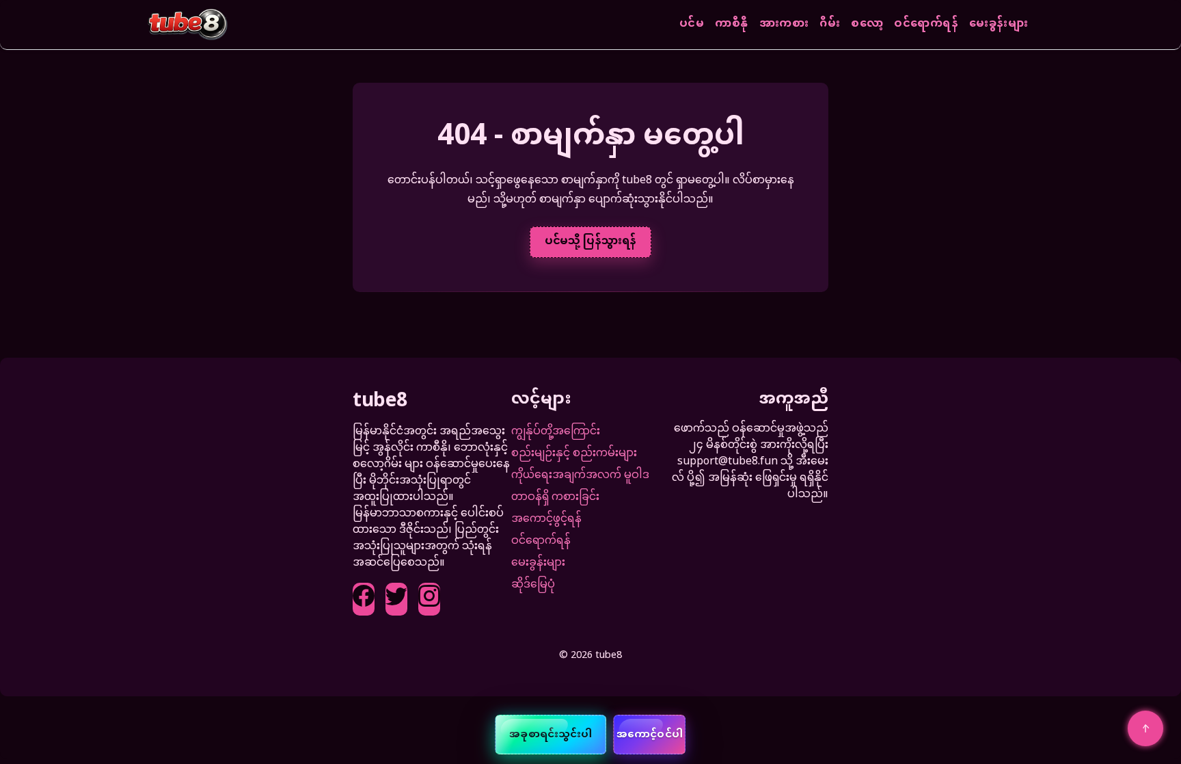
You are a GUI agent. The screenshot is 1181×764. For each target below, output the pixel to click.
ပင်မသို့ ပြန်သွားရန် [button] (590, 242)
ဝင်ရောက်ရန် (926, 25)
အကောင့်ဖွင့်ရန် (546, 519)
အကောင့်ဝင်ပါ (649, 735)
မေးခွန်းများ (998, 25)
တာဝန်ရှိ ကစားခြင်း (555, 498)
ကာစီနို (731, 25)
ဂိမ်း (829, 25)
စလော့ (867, 25)
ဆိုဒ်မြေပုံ (533, 585)
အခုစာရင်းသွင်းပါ (550, 735)
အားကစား (784, 25)
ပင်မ (691, 25)
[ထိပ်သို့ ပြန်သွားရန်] (1146, 729)
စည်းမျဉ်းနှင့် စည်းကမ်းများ (574, 454)
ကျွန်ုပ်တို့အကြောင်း (555, 432)
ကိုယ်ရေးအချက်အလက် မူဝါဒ (580, 476)
